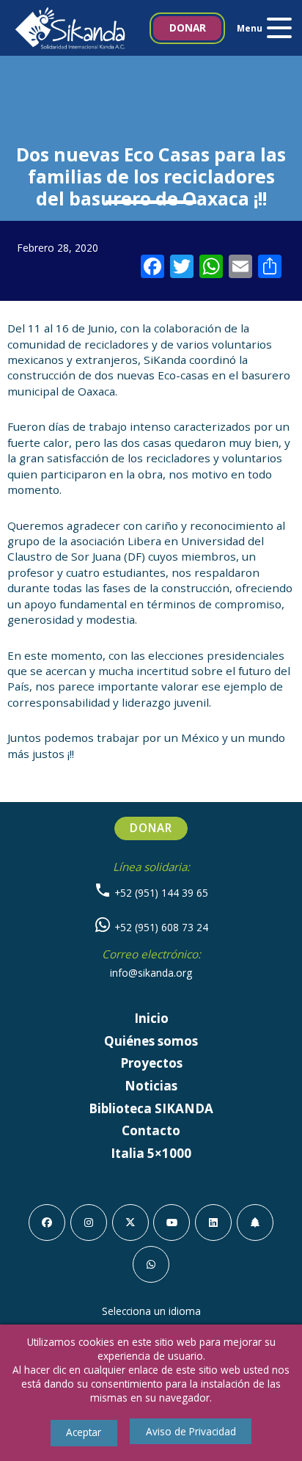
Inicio (151, 1018)
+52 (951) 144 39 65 (159, 893)
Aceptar (83, 1432)
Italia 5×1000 (151, 1153)
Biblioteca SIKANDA (151, 1108)
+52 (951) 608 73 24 (159, 927)
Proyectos (151, 1062)
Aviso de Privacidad (191, 1431)
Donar (187, 27)
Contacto (151, 1130)
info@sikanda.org (151, 973)
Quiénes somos (151, 1040)
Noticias (151, 1085)
